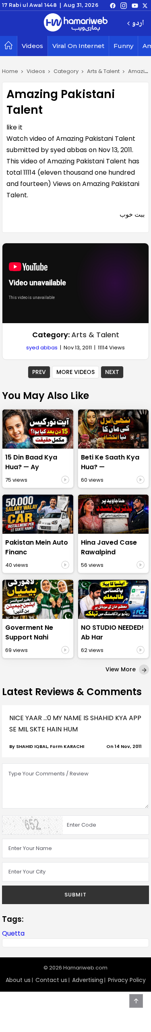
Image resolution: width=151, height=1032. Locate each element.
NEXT (112, 372)
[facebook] (113, 5)
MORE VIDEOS (75, 372)
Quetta (13, 933)
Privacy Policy (127, 980)
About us (18, 980)
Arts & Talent (95, 335)
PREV (39, 372)
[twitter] (145, 5)
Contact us (51, 980)
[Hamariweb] (75, 23)
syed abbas (42, 347)
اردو (138, 23)
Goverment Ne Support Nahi (29, 632)
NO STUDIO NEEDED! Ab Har (112, 632)
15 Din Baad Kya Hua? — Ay (31, 462)
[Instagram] (124, 5)
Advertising (87, 980)
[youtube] (135, 5)
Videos (32, 46)
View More (121, 669)
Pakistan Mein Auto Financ (36, 547)
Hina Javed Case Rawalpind (109, 547)
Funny (123, 46)
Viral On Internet (78, 46)
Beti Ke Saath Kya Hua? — (110, 462)
